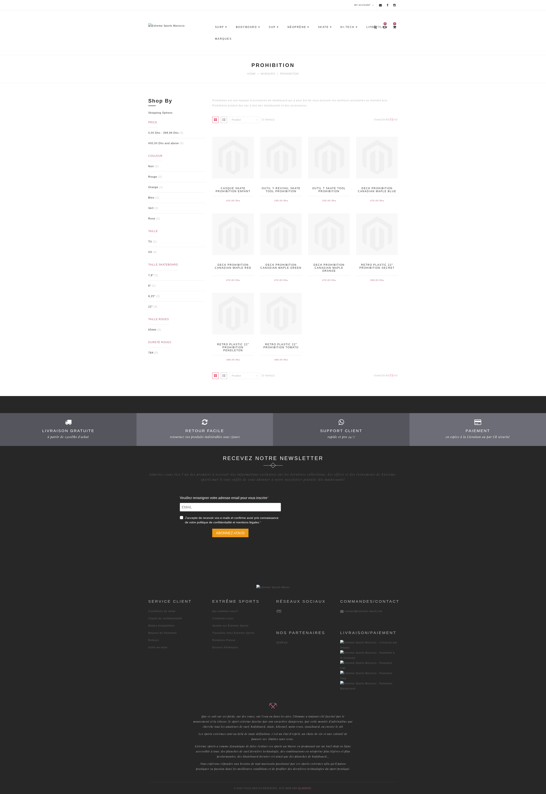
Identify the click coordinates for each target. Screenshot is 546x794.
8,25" (151, 296)
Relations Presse (223, 640)
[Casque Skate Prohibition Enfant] (233, 158)
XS (150, 252)
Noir (151, 166)
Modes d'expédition (161, 625)
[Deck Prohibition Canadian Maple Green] (281, 234)
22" (150, 306)
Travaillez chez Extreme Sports (233, 632)
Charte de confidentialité (165, 618)
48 (387, 119)
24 (383, 119)
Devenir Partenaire (225, 647)
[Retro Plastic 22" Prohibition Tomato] (281, 314)
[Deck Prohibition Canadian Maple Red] (233, 234)
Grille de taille (158, 647)
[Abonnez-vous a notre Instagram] (394, 5)
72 (391, 119)
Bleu (151, 197)
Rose (151, 218)
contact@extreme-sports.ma (363, 611)
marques (268, 73)
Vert (151, 208)
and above (163, 143)
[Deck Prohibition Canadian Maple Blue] (377, 158)
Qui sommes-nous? (225, 611)
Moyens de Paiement (162, 632)
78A (150, 352)
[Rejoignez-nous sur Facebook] (388, 5)
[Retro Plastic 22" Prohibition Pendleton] (233, 314)
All (396, 119)
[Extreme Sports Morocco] (179, 25)
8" (149, 285)
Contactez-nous (223, 618)
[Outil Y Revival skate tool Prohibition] (281, 158)
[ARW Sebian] (273, 587)
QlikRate (282, 642)
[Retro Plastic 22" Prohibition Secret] (377, 234)
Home (251, 73)
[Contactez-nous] (380, 5)
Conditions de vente (162, 611)
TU (150, 241)
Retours (153, 640)
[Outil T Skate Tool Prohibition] (329, 158)
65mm (152, 329)
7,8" (151, 275)
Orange (153, 187)
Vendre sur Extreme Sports (230, 625)
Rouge (152, 176)
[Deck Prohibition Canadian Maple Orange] (329, 234)
